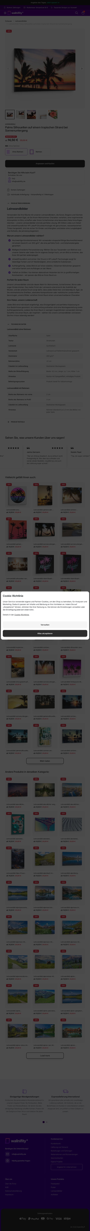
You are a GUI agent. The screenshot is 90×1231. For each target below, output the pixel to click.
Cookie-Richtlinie (21, 615)
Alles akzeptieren (45, 633)
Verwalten (45, 624)
